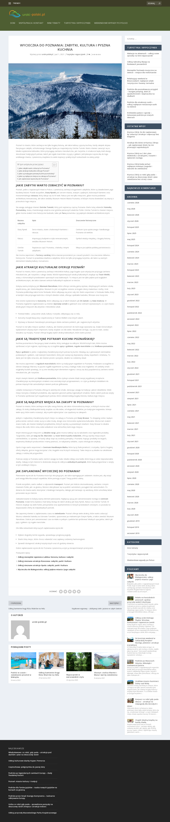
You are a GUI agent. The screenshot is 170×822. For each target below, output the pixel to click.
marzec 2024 (132, 264)
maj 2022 (131, 343)
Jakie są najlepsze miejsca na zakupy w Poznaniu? (37, 176)
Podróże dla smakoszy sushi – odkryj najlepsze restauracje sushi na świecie (142, 104)
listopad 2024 (133, 245)
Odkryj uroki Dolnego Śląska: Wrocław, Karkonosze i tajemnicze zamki (140, 620)
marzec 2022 (132, 356)
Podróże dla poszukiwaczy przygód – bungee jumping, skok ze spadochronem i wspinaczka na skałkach (142, 92)
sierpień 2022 (133, 325)
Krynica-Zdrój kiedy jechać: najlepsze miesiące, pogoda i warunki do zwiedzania (139, 166)
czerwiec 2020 (133, 484)
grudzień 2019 (133, 521)
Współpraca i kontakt (31, 23)
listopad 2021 (133, 380)
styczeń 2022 (132, 368)
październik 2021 (134, 386)
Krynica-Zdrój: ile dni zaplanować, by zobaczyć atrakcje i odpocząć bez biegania (143, 134)
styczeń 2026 (132, 221)
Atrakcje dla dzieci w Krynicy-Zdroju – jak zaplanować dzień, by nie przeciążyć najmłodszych (142, 144)
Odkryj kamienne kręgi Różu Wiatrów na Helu (49, 673)
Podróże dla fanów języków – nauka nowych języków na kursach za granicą (32, 788)
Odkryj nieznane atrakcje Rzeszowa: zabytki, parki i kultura (44, 561)
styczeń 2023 (132, 294)
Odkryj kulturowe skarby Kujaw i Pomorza (26, 761)
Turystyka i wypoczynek (77, 23)
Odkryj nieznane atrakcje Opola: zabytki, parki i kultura (43, 565)
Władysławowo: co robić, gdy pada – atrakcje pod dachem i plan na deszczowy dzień (29, 753)
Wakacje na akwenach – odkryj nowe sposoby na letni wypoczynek (143, 54)
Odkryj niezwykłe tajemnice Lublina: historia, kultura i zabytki (46, 557)
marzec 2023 (132, 282)
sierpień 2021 (133, 398)
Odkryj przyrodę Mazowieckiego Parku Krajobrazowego (32, 813)
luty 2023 (131, 288)
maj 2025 (131, 239)
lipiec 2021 (131, 405)
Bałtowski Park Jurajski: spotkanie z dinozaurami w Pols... (44, 3)
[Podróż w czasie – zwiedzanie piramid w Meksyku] (23, 660)
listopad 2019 (133, 527)
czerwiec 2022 (133, 337)
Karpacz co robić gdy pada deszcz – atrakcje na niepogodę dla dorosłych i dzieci (142, 702)
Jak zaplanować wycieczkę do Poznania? (34, 179)
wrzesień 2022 (133, 319)
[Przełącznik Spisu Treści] (53, 165)
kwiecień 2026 (133, 215)
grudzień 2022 (133, 300)
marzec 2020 (132, 502)
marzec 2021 (132, 429)
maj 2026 (131, 209)
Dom (12, 23)
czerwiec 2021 (133, 411)
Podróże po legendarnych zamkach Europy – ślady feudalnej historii (30, 774)
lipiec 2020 (131, 478)
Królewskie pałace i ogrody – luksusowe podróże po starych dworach (140, 115)
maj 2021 (131, 417)
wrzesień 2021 (133, 392)
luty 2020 (131, 509)
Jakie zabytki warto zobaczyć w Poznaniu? (34, 168)
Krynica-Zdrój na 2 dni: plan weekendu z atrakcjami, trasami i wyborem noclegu (141, 155)
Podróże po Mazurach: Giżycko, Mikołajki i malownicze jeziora (141, 663)
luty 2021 (131, 435)
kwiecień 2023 (133, 276)
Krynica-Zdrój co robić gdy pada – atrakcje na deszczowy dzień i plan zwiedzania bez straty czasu (142, 176)
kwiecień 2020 (133, 496)
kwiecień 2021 (133, 423)
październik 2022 (134, 313)
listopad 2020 (133, 453)
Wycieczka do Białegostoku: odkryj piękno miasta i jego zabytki (46, 569)
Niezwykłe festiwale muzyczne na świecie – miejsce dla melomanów (142, 71)
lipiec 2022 (131, 331)
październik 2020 (134, 460)
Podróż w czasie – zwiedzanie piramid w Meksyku (21, 674)
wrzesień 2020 (133, 466)
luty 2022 (131, 362)
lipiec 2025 (131, 233)
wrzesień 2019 (133, 533)
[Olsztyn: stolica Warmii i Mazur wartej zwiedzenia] (106, 660)
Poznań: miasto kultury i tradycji (22, 781)
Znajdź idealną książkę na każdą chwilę (146, 721)
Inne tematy (53, 23)
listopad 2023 (133, 270)
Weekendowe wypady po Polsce (111, 23)
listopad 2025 (133, 227)
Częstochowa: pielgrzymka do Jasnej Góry (26, 767)
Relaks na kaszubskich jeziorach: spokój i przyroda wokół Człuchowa (141, 599)
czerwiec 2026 (133, 202)
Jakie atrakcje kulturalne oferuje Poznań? (34, 171)
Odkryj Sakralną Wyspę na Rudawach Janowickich (138, 63)
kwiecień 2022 (133, 349)
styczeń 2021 (132, 441)
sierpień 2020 (133, 472)
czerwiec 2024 (133, 251)
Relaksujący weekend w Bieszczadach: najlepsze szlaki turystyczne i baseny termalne (140, 80)
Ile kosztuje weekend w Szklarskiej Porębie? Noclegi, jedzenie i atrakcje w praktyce (143, 641)
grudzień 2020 (133, 447)
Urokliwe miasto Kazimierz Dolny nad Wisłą (147, 682)
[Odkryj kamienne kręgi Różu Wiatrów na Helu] (51, 660)
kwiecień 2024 (133, 258)
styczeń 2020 (132, 515)
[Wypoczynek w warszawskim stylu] (79, 661)
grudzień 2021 (133, 374)
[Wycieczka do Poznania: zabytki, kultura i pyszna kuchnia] (65, 101)
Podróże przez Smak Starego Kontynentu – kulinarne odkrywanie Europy (31, 797)
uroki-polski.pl (47, 54)
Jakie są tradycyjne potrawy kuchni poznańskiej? (37, 174)
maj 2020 (131, 490)
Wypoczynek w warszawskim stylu (75, 676)
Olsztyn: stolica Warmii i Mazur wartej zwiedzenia (105, 673)
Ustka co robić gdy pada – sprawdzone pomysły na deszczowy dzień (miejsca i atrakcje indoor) (30, 805)
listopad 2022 (133, 306)
